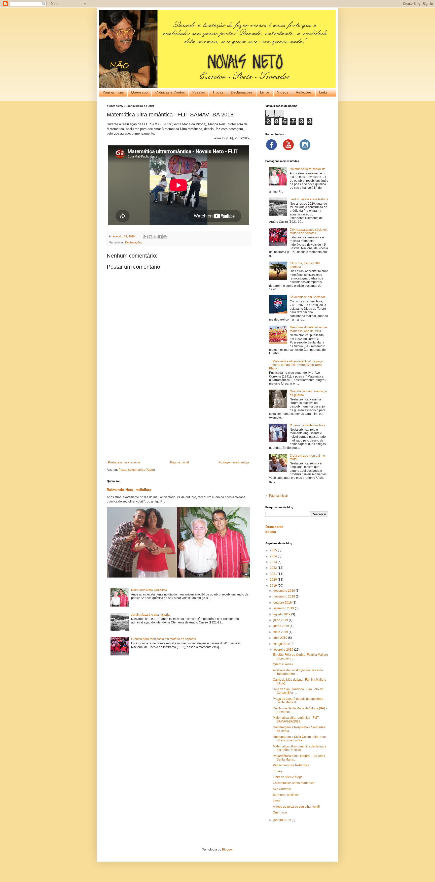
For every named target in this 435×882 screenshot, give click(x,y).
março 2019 (282, 644)
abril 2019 (280, 638)
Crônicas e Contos (170, 92)
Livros (265, 92)
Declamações (241, 92)
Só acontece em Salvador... (308, 297)
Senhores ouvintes (286, 795)
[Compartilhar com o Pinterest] (164, 236)
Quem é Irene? (283, 664)
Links (323, 92)
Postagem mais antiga (234, 462)
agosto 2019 (282, 614)
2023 (274, 562)
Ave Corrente (282, 789)
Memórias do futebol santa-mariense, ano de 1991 (308, 329)
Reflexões (304, 92)
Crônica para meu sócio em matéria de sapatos (163, 639)
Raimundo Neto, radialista (129, 490)
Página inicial (113, 92)
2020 (274, 579)
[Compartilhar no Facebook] (160, 236)
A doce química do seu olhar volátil (296, 806)
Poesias (198, 92)
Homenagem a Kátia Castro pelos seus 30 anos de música (300, 738)
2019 (274, 585)
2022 (274, 568)
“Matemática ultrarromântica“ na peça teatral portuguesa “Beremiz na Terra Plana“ (296, 365)
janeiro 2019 (282, 820)
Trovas (217, 92)
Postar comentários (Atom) (137, 469)
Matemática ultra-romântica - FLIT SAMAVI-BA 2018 (296, 719)
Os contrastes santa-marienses (294, 783)
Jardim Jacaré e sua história (150, 614)
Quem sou (139, 92)
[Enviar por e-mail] (145, 236)
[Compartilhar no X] (155, 236)
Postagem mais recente (124, 462)
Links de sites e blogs (287, 777)
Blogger (227, 849)
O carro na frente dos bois (307, 425)
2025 (274, 550)
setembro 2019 (284, 608)
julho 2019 (281, 620)
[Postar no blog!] (150, 236)
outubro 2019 (283, 602)
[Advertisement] (178, 419)
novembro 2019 (284, 596)
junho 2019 (281, 626)
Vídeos (282, 92)
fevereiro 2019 (283, 649)
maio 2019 (281, 632)
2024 (274, 556)
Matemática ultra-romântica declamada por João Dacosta (299, 748)
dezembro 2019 (284, 590)
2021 (274, 574)
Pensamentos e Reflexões (291, 765)
